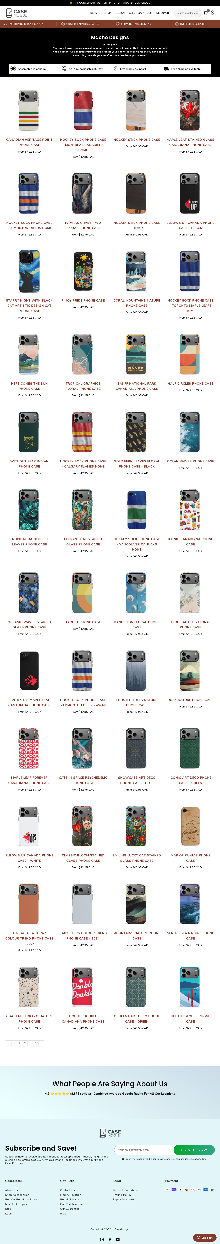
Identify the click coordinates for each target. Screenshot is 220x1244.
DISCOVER (162, 13)
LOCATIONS (145, 13)
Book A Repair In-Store (21, 1199)
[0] (206, 13)
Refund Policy (122, 1195)
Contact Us (67, 1190)
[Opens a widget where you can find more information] (205, 1238)
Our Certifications (72, 1204)
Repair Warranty (124, 1199)
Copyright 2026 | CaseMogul (110, 1229)
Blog (8, 1209)
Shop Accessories (17, 1195)
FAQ (63, 1214)
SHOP (107, 13)
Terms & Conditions (126, 1190)
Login (9, 1214)
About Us (11, 1190)
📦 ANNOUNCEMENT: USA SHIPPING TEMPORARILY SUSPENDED (110, 2)
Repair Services (70, 1199)
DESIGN (120, 13)
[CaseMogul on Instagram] (102, 1240)
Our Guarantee (70, 1209)
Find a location (70, 1195)
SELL (132, 13)
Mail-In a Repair (16, 1204)
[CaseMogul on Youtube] (118, 1240)
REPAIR (94, 13)
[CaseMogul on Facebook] (110, 1240)
